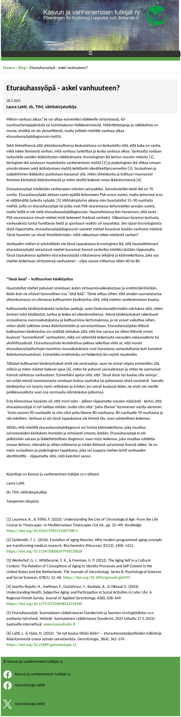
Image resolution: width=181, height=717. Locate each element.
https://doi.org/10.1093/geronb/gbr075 (96, 578)
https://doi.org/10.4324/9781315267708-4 (41, 531)
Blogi (22, 68)
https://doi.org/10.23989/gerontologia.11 (41, 645)
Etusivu (9, 68)
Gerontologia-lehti (30, 685)
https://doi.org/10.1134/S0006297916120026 (44, 551)
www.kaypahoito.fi (59, 624)
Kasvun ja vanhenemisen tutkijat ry (42, 674)
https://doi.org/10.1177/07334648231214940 (44, 604)
